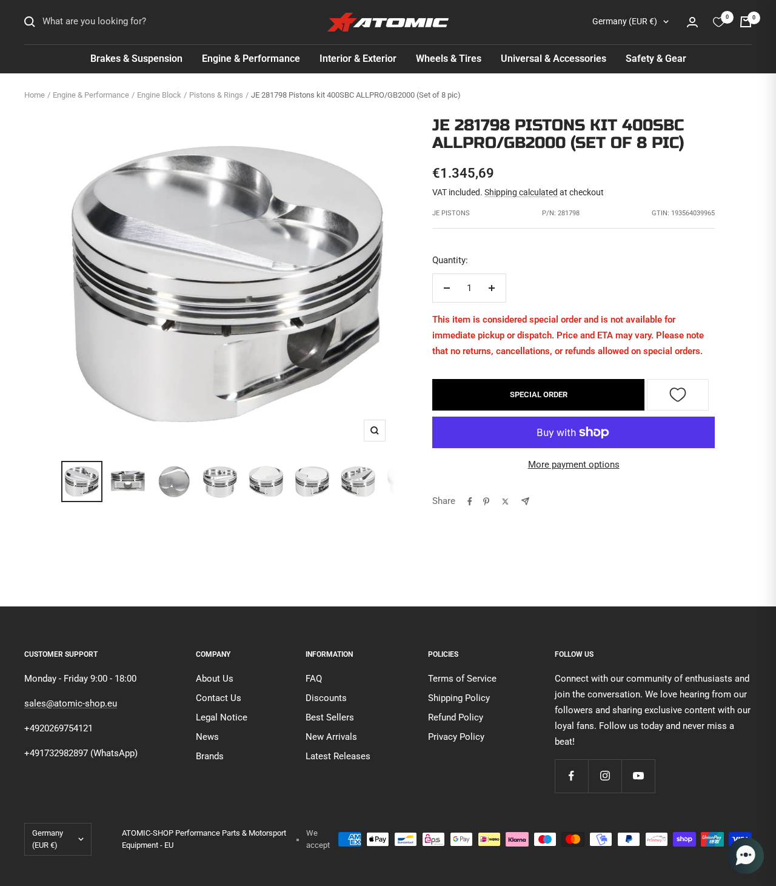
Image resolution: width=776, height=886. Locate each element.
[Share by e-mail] (525, 501)
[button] (746, 855)
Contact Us (218, 698)
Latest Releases (338, 756)
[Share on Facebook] (469, 501)
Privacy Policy (456, 736)
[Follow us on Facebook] (571, 776)
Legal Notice (221, 717)
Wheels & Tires (448, 58)
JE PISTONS (451, 213)
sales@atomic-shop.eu (70, 703)
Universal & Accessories (553, 58)
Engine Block (159, 94)
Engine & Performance (251, 58)
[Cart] (746, 21)
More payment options (574, 464)
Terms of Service (462, 678)
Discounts (326, 698)
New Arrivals (331, 736)
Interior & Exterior (357, 58)
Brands (210, 756)
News (207, 736)
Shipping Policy (459, 698)
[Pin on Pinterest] (486, 501)
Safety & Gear (656, 58)
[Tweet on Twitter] (505, 501)
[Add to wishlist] (678, 395)
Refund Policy (455, 717)
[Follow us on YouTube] (638, 776)
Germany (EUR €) (624, 21)
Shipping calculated (521, 192)
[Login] (692, 22)
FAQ (314, 678)
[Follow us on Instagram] (604, 776)
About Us (214, 678)
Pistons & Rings (216, 94)
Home (34, 94)
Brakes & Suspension (136, 58)
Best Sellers (330, 717)
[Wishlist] (718, 22)
